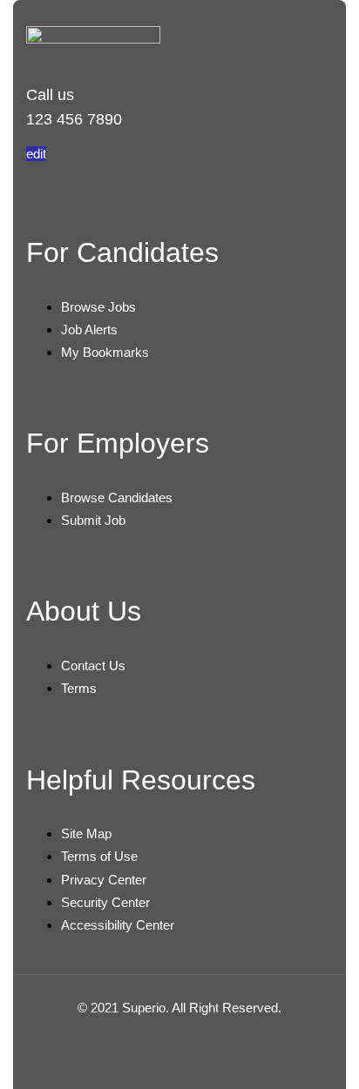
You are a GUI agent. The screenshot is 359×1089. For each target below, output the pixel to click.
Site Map (86, 833)
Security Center (105, 902)
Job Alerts (89, 329)
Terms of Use (99, 856)
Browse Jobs (98, 306)
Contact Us (93, 665)
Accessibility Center (117, 925)
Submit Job (93, 520)
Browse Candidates (117, 497)
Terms (79, 688)
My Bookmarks (105, 352)
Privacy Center (103, 879)
